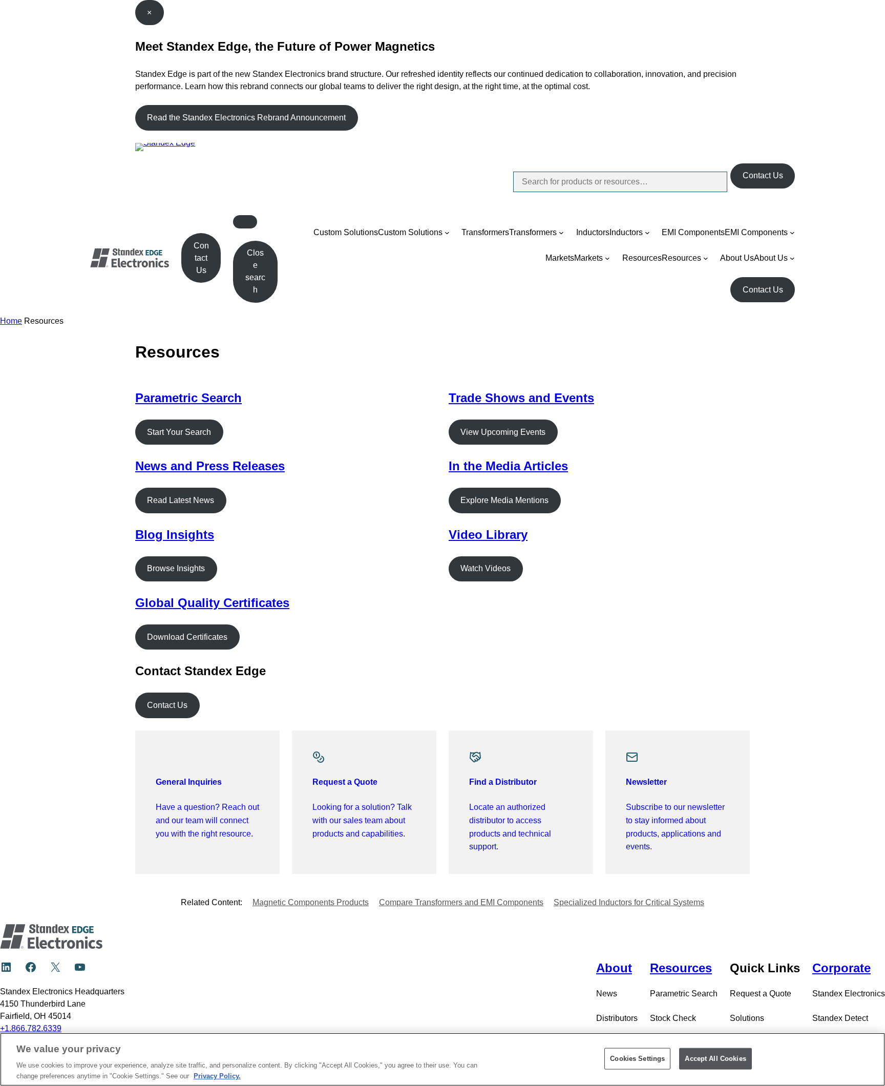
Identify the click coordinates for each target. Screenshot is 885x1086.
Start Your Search (179, 432)
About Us (737, 258)
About (614, 968)
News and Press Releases (210, 466)
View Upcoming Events (502, 432)
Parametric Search (188, 398)
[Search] (711, 182)
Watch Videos (485, 568)
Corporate (841, 968)
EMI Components (693, 232)
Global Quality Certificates (212, 603)
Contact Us (763, 175)
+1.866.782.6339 (30, 1028)
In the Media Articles (508, 466)
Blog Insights (174, 534)
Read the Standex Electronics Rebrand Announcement (246, 117)
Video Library (488, 534)
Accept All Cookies (715, 1058)
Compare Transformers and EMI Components (461, 902)
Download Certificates (187, 637)
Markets (559, 258)
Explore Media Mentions (504, 500)
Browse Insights (176, 568)
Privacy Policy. (217, 1075)
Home (11, 321)
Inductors (592, 232)
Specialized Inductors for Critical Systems (629, 902)
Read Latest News (180, 500)
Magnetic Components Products (310, 902)
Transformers (485, 232)
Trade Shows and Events (521, 398)
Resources (642, 258)
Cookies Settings (637, 1058)
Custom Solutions (345, 232)
